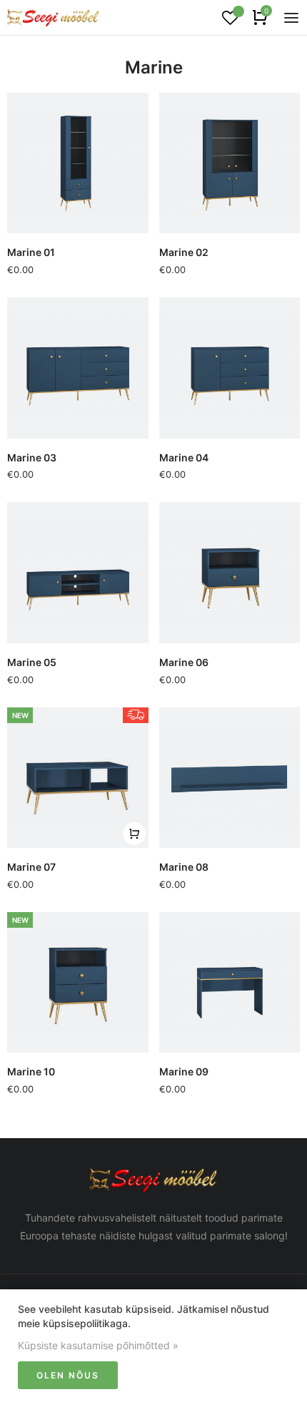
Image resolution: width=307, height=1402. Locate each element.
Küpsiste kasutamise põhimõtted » (98, 1345)
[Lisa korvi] (134, 833)
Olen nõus (67, 1375)
